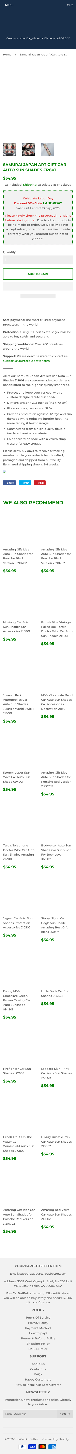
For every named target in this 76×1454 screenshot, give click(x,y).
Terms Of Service (38, 1317)
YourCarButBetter (26, 1439)
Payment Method (38, 1328)
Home (7, 54)
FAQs (38, 1374)
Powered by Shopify (55, 1439)
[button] (38, 286)
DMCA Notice (38, 1349)
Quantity (9, 252)
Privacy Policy (38, 1323)
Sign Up (65, 1414)
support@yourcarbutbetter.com (26, 361)
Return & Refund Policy (38, 1338)
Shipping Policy (38, 1343)
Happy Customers (38, 1379)
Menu (9, 5)
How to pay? (38, 1333)
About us (38, 1364)
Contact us (38, 1369)
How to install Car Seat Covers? (38, 1385)
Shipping (30, 184)
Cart (70, 5)
